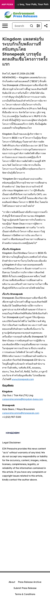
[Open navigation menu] (5, 26)
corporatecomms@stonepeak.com (20, 413)
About (12, 582)
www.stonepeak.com (23, 379)
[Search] (31, 26)
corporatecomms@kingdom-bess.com (22, 399)
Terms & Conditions (25, 594)
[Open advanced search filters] (38, 26)
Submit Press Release (25, 588)
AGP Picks (7, 4)
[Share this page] (46, 26)
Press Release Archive (29, 582)
